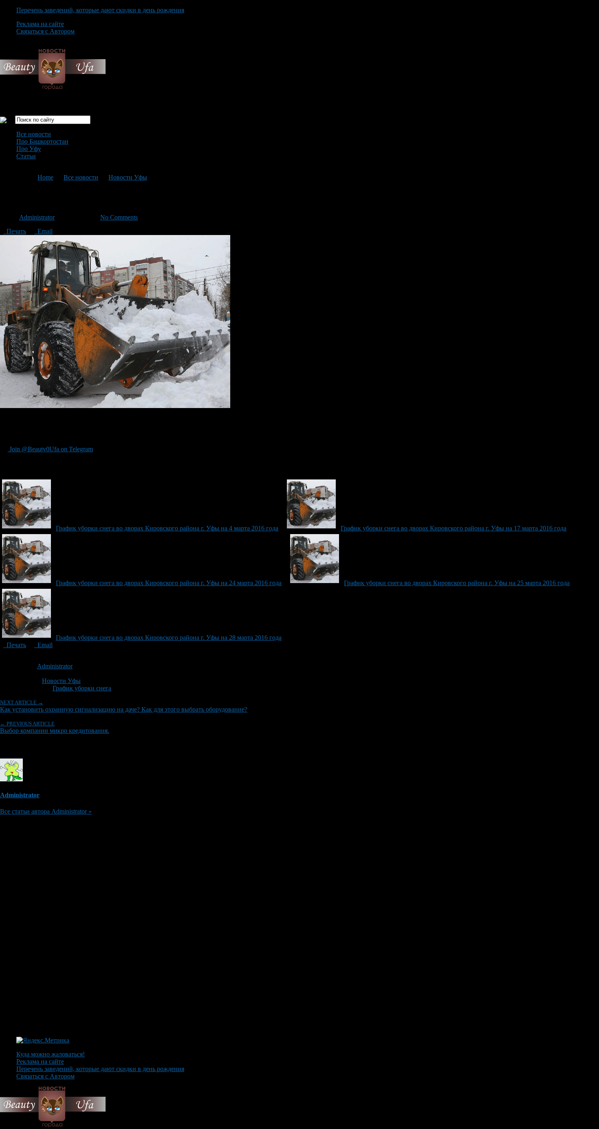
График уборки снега (82, 688)
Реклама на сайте (40, 23)
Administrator (37, 217)
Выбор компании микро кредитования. (54, 727)
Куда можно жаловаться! (50, 1054)
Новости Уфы (127, 177)
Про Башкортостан (42, 141)
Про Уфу (28, 148)
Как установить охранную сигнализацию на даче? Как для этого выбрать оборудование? (123, 706)
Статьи (26, 156)
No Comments (119, 217)
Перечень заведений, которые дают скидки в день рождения (100, 10)
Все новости (33, 134)
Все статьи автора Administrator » (46, 811)
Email (43, 231)
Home (45, 177)
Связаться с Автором (45, 31)
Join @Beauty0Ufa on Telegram (50, 449)
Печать (14, 231)
